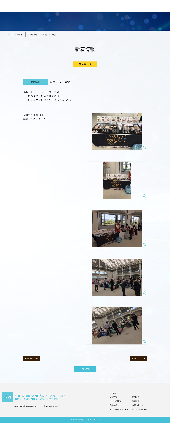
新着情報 (18, 34)
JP (110, 393)
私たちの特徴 (115, 401)
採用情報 (136, 397)
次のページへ (32, 358)
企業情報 (113, 397)
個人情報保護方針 (139, 410)
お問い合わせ (137, 405)
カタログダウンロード (119, 410)
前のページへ (138, 358)
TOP (7, 34)
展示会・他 (32, 34)
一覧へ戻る (85, 369)
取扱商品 (113, 405)
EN (114, 393)
